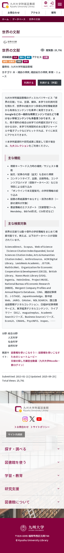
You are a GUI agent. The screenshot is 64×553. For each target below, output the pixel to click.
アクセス (35, 12)
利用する (29, 82)
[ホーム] (18, 5)
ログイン (52, 6)
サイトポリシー (41, 427)
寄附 (53, 12)
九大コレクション (19, 145)
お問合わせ (14, 12)
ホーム (5, 19)
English (45, 6)
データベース (18, 19)
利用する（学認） (49, 82)
